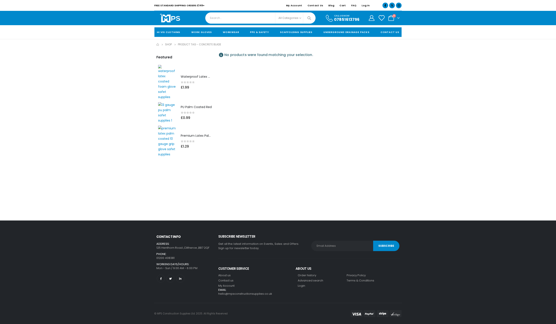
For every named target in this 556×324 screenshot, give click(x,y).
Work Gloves (201, 32)
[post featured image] (167, 82)
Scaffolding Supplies (296, 32)
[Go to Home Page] (157, 44)
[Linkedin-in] (180, 279)
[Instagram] (399, 5)
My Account (294, 5)
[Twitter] (170, 279)
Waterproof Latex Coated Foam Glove (210, 76)
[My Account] (371, 18)
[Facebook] (385, 5)
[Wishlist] (381, 18)
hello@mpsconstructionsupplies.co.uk (245, 294)
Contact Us (315, 5)
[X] (392, 5)
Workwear (231, 32)
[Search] (309, 18)
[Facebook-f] (161, 279)
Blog (331, 5)
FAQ (354, 5)
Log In (366, 5)
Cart (342, 5)
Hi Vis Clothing (168, 32)
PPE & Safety (259, 32)
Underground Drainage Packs (346, 32)
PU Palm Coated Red (196, 107)
